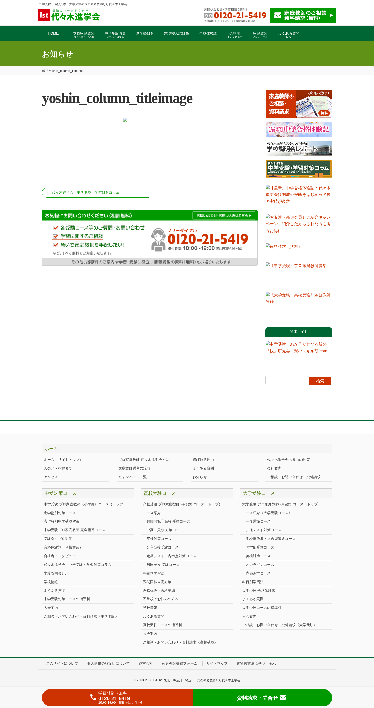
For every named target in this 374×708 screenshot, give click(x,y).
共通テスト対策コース (263, 530)
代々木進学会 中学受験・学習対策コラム (86, 192)
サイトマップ (217, 663)
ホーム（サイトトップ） (63, 460)
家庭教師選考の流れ (134, 468)
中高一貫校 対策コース (165, 530)
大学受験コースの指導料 (261, 608)
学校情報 (51, 582)
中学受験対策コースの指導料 (67, 599)
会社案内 (274, 468)
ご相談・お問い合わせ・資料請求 (294, 477)
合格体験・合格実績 (159, 591)
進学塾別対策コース (60, 513)
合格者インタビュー (60, 556)
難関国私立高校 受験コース (168, 521)
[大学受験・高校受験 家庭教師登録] (298, 304)
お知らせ (200, 477)
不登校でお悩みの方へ (161, 599)
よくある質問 (203, 468)
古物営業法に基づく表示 (256, 663)
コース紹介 (152, 513)
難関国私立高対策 (157, 582)
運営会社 (146, 663)
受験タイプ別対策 (58, 539)
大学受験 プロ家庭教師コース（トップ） (281, 504)
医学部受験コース (260, 547)
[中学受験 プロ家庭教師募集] (298, 275)
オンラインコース (260, 565)
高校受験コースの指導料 (162, 625)
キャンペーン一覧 (132, 477)
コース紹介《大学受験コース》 (267, 513)
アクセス (51, 477)
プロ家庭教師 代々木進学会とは (143, 460)
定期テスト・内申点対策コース (171, 556)
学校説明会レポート (60, 573)
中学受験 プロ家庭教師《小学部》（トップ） (85, 504)
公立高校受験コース (163, 547)
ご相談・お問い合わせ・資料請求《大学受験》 (279, 625)
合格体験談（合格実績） (63, 547)
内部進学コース (258, 573)
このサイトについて (62, 663)
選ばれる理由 (203, 460)
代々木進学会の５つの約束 (288, 460)
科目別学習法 (153, 573)
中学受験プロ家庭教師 (74, 530)
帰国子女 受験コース (163, 565)
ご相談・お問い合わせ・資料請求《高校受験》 (180, 642)
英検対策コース (159, 539)
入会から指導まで (58, 468)
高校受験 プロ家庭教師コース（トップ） (182, 504)
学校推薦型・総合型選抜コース (271, 539)
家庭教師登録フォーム (179, 663)
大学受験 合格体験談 (258, 591)
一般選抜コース (258, 521)
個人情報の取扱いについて (108, 663)
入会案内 (51, 608)
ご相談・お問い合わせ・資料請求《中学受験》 (81, 616)
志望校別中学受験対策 (61, 521)
